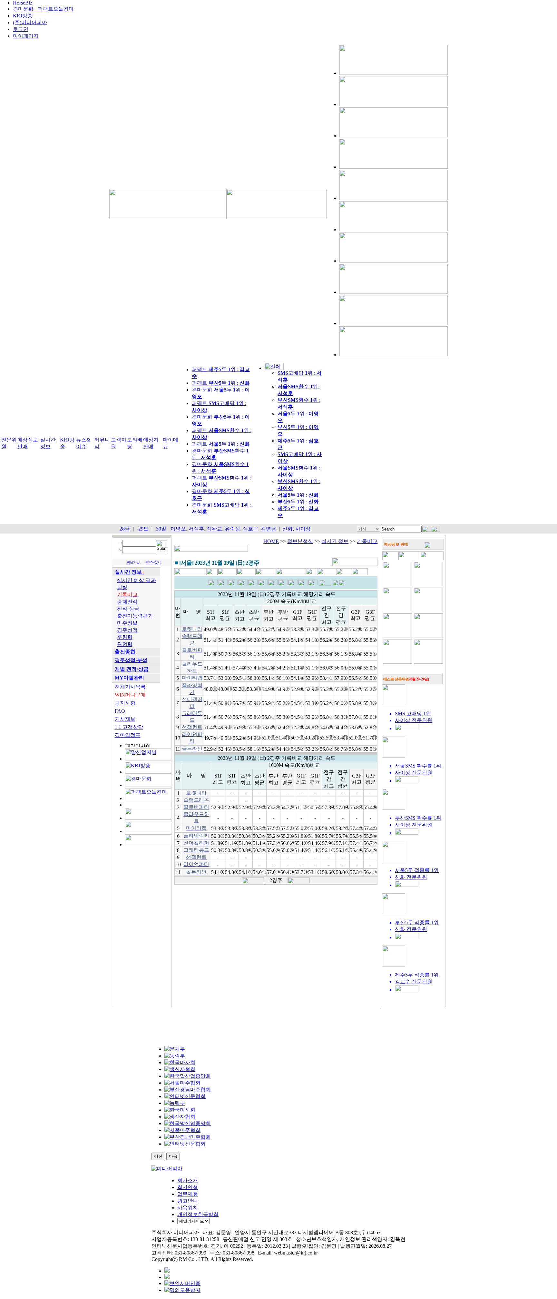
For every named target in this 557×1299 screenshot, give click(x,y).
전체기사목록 (130, 686)
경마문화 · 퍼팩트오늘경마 (43, 9)
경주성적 (127, 630)
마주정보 (127, 623)
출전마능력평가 (135, 616)
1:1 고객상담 (129, 727)
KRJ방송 (23, 15)
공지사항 (125, 703)
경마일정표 (128, 735)
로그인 (20, 29)
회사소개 (187, 1180)
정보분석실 (300, 541)
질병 (122, 587)
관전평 (124, 644)
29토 (143, 528)
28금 (125, 528)
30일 (161, 528)
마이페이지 (26, 36)
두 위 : (298, 495)
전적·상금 (128, 608)
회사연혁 (187, 1187)
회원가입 (133, 562)
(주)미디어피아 (30, 22)
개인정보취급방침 (198, 1214)
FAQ (120, 711)
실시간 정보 (334, 541)
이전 (158, 1156)
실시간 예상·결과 (136, 580)
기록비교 (367, 541)
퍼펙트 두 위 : (221, 383)
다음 (173, 1156)
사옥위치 (187, 1207)
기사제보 (125, 719)
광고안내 (187, 1201)
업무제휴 (187, 1194)
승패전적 (127, 601)
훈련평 (124, 637)
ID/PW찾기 (153, 562)
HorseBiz (22, 2)
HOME (271, 541)
